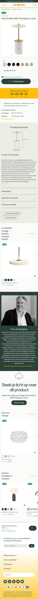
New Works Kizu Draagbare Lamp (9, 512)
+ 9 (14, 280)
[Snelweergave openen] (35, 276)
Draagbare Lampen (16, 9)
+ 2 (14, 456)
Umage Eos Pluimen (6, 459)
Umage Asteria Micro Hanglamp (9, 282)
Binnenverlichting (5, 9)
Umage (4, 15)
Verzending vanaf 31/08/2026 (8, 530)
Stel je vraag (19, 403)
